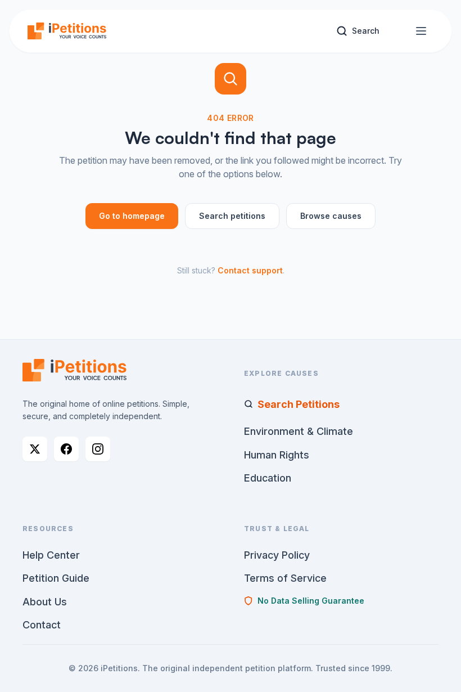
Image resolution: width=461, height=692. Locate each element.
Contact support (250, 270)
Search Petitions (298, 404)
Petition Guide (55, 578)
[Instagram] (97, 449)
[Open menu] (421, 31)
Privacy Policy (277, 555)
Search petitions (232, 216)
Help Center (51, 555)
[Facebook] (66, 449)
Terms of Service (285, 578)
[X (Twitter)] (34, 449)
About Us (44, 602)
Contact (41, 625)
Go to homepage (132, 216)
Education (267, 478)
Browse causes (330, 216)
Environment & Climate (298, 431)
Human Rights (276, 455)
